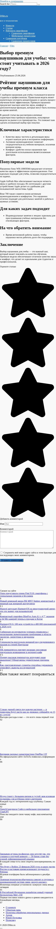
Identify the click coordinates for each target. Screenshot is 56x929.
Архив (9, 915)
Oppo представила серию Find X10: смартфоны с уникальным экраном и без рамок (24, 594)
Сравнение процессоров (23, 41)
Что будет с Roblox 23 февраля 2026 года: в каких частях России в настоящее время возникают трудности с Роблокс (27, 869)
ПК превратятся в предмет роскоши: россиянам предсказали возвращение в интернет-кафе (23, 651)
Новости (10, 25)
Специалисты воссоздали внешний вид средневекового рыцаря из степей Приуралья (27, 643)
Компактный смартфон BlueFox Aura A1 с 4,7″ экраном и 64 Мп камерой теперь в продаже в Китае (27, 617)
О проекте (11, 907)
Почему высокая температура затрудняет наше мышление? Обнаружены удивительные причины (24, 658)
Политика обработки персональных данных (27, 912)
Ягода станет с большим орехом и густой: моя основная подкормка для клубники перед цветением (27, 797)
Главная (4, 46)
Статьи (9, 28)
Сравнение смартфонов (23, 33)
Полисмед (11, 920)
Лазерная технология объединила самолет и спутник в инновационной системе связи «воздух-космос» (27, 880)
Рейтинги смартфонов (17, 30)
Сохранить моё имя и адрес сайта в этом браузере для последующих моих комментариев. (28, 553)
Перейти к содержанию (11, 1)
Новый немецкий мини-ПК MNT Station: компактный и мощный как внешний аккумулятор (27, 602)
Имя (2, 524)
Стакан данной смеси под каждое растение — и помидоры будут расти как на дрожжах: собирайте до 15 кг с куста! (27, 712)
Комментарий (6, 529)
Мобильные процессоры (23, 36)
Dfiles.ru (4, 16)
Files (12, 46)
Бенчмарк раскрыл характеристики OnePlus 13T (23, 754)
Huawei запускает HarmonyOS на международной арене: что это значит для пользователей (27, 610)
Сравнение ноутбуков (16, 38)
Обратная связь (13, 910)
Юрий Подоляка (14, 917)
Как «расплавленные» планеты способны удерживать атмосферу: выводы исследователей (26, 666)
